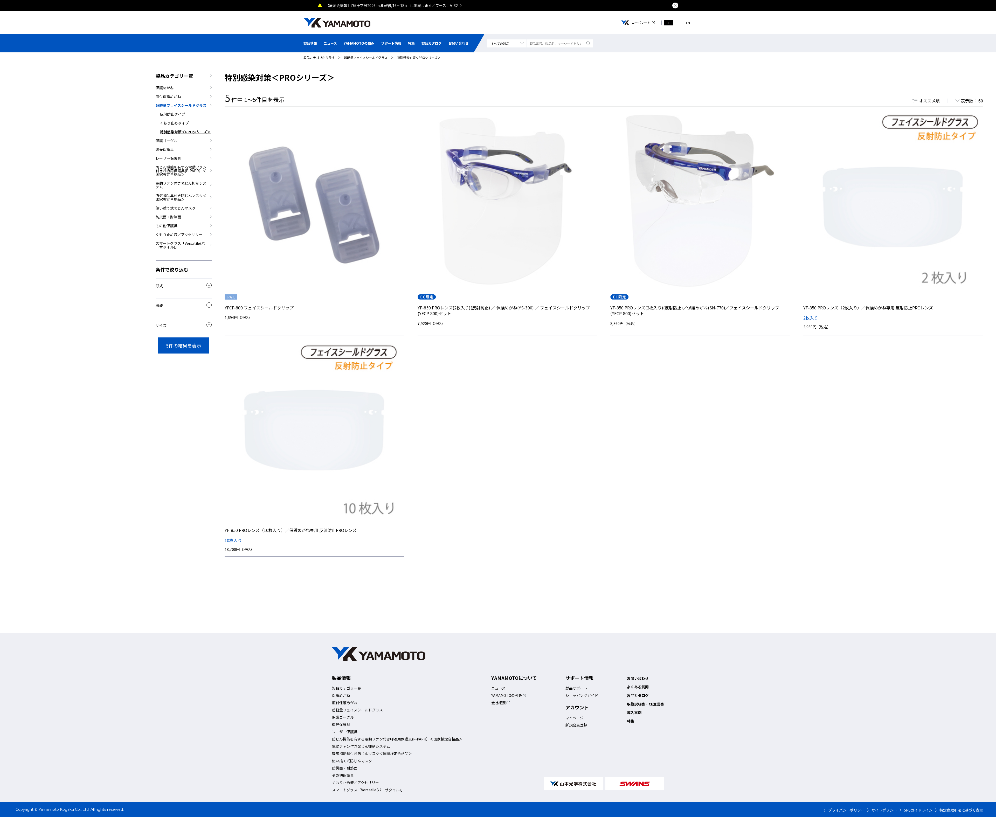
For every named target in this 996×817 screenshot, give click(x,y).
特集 (411, 43)
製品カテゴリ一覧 (174, 75)
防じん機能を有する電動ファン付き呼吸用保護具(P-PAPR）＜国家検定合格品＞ (181, 170)
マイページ (574, 717)
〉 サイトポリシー (882, 810)
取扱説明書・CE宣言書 (645, 704)
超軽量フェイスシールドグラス (366, 57)
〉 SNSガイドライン (916, 810)
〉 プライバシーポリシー (844, 810)
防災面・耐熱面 (168, 216)
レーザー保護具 (168, 158)
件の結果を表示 (183, 345)
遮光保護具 (165, 149)
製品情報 (310, 43)
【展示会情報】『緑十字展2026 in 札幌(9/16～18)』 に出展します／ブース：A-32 (392, 5)
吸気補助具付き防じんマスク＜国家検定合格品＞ (181, 197)
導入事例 (634, 712)
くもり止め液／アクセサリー (179, 234)
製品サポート (576, 688)
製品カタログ (431, 43)
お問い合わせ (458, 43)
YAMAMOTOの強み (359, 43)
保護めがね (165, 87)
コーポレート (641, 22)
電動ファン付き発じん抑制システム (181, 185)
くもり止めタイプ (174, 123)
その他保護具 (166, 225)
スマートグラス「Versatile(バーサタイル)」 (180, 245)
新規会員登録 (576, 725)
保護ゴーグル (166, 140)
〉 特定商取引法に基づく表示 (959, 810)
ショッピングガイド (581, 695)
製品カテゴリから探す (319, 57)
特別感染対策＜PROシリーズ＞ (418, 57)
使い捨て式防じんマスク (176, 208)
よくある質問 (638, 686)
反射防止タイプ (172, 114)
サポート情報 (391, 43)
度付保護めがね (168, 96)
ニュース (330, 43)
